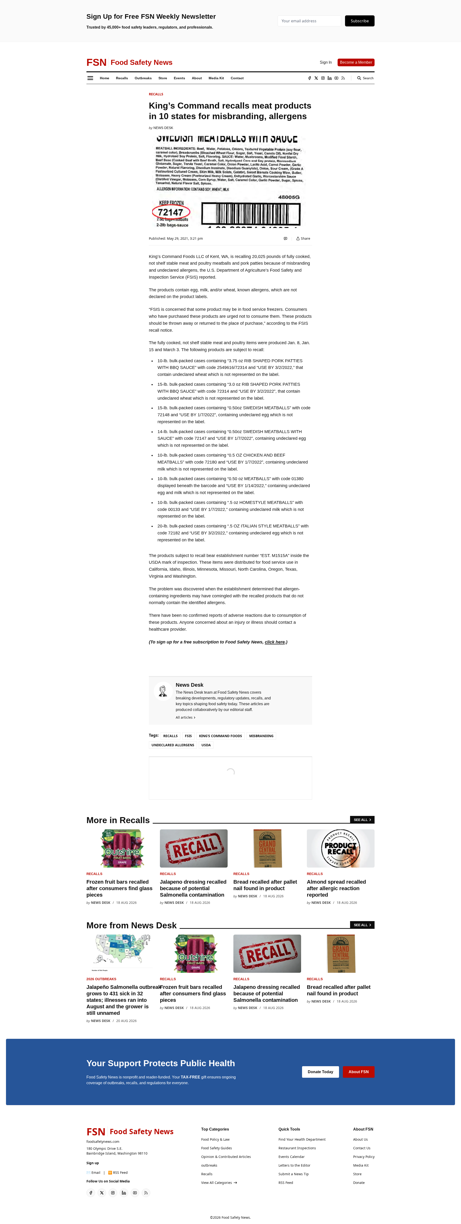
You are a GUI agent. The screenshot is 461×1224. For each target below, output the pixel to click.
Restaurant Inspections (297, 1148)
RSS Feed (286, 1182)
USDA (206, 745)
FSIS (188, 736)
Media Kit (361, 1165)
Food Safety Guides (216, 1148)
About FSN (359, 1072)
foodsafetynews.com (102, 1141)
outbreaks (209, 1165)
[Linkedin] (330, 78)
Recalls (156, 94)
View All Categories (216, 1182)
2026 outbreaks (101, 979)
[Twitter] (316, 78)
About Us (360, 1139)
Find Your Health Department (302, 1139)
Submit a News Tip (294, 1174)
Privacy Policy (364, 1156)
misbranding (261, 736)
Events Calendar (292, 1156)
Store (357, 1174)
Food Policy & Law (215, 1139)
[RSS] (343, 78)
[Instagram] (323, 78)
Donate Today (320, 1072)
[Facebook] (309, 78)
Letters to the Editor (294, 1165)
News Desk (163, 128)
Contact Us (361, 1148)
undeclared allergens (173, 745)
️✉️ (93, 1172)
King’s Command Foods (220, 736)
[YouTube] (336, 78)
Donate (359, 1182)
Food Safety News (236, 1217)
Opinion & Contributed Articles (226, 1156)
